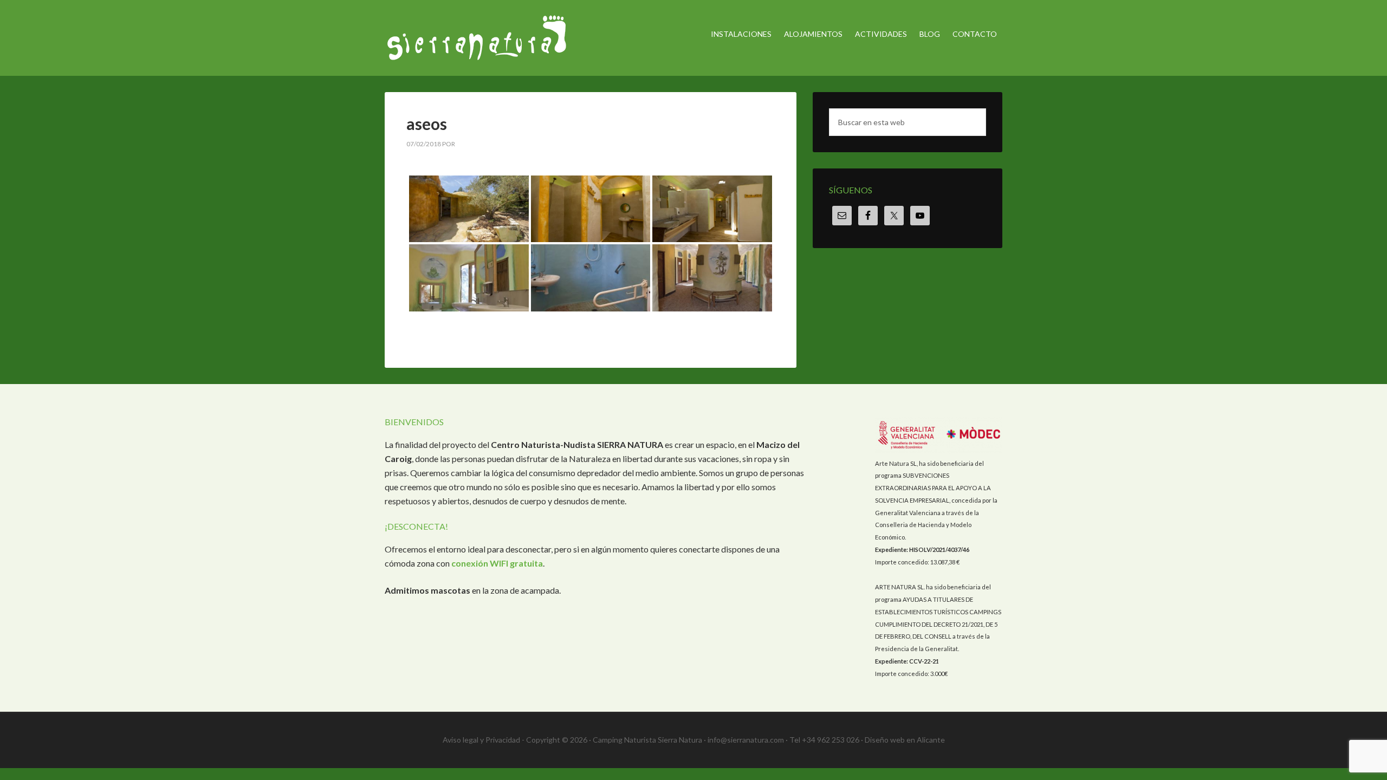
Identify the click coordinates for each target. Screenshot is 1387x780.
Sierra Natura (477, 38)
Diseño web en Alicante (905, 739)
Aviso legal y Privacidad (481, 739)
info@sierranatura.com (746, 739)
